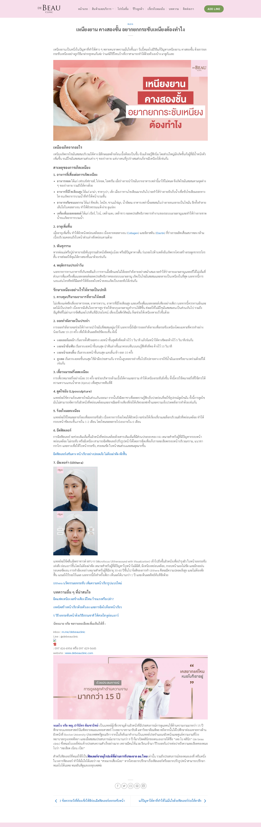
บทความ (174, 8)
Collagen (132, 233)
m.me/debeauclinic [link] (73, 632)
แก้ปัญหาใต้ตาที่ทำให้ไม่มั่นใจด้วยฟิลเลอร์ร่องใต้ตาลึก (170, 801)
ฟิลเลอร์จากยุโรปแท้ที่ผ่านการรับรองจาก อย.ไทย (118, 756)
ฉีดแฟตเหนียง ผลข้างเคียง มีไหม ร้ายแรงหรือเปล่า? (83, 599)
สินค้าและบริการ (101, 8)
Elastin (160, 233)
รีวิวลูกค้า (138, 8)
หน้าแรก (83, 8)
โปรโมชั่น (123, 8)
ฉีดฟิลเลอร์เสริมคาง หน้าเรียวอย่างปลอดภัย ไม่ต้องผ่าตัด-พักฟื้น (90, 454)
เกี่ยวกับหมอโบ (156, 8)
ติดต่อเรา (188, 8)
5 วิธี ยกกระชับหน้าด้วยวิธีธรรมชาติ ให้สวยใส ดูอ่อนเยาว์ (86, 615)
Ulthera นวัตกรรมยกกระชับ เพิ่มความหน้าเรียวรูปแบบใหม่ (87, 583)
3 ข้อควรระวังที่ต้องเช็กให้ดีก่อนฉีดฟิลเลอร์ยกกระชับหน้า (92, 801)
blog (130, 24)
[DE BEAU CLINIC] (55, 9)
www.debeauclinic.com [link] (79, 653)
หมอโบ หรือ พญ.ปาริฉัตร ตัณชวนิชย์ (75, 725)
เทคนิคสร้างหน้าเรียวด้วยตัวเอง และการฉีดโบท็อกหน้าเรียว (87, 607)
